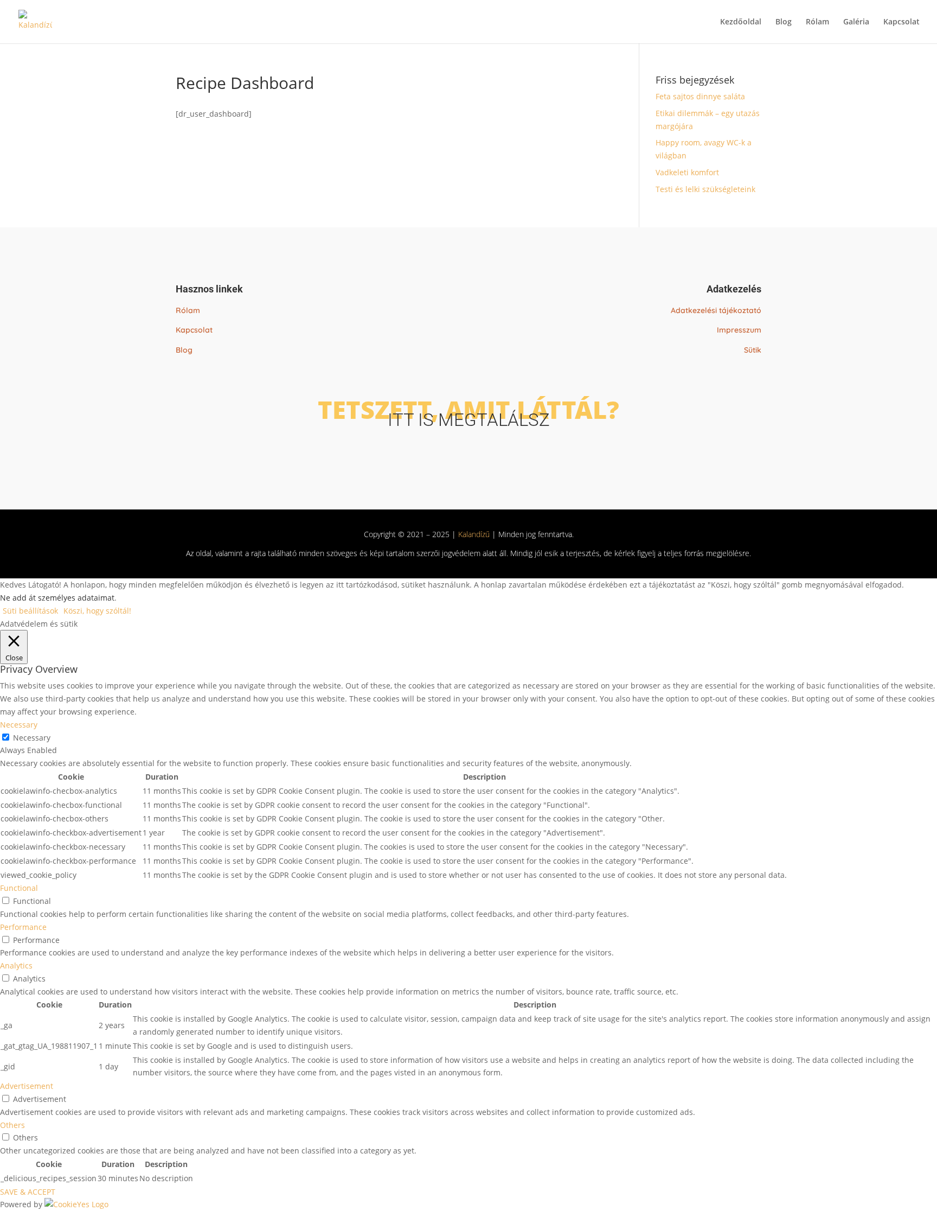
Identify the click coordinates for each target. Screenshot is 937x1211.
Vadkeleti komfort (687, 172)
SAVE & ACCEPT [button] (27, 1192)
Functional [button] (19, 888)
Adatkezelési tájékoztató (716, 310)
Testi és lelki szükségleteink (705, 189)
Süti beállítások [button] (30, 611)
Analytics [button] (16, 965)
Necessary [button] (18, 724)
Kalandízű (474, 534)
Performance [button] (23, 927)
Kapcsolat (901, 22)
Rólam (817, 22)
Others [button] (12, 1125)
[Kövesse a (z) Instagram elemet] (480, 451)
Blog (783, 22)
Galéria (856, 22)
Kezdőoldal (740, 22)
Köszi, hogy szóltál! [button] (97, 611)
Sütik (752, 350)
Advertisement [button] (26, 1086)
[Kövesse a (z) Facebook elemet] (456, 451)
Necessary (31, 737)
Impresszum (739, 330)
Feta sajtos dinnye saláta (700, 96)
